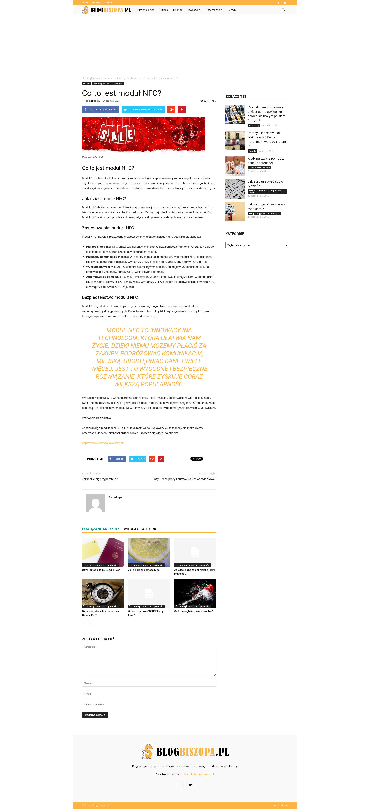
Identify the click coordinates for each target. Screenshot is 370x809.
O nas (85, 2)
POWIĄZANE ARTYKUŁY (101, 529)
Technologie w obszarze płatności (108, 83)
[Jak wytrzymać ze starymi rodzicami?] (235, 211)
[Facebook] (279, 2)
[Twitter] (285, 2)
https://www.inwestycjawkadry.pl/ (103, 442)
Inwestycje (194, 10)
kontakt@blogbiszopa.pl (199, 774)
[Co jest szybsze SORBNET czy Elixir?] (149, 593)
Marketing (254, 125)
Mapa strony (281, 805)
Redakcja (94, 100)
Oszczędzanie (214, 10)
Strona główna (146, 10)
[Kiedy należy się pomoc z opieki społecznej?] (235, 166)
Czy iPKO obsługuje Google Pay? (101, 569)
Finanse (177, 10)
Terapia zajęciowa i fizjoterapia (264, 213)
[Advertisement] (185, 43)
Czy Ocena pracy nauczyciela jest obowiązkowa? (185, 479)
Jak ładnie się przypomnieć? (100, 479)
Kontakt (108, 2)
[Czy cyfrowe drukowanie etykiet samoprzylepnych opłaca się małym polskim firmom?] (235, 114)
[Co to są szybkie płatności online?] (195, 593)
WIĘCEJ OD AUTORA (140, 529)
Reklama (96, 2)
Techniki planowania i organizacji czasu (265, 191)
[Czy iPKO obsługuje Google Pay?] (103, 552)
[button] (283, 9)
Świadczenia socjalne (259, 167)
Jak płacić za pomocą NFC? (144, 569)
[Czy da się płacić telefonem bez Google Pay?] (103, 593)
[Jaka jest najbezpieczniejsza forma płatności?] (195, 552)
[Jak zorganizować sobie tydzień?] (235, 189)
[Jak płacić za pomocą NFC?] (149, 552)
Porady (232, 10)
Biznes (164, 10)
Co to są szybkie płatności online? (193, 611)
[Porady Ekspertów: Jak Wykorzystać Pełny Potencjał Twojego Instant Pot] (235, 140)
